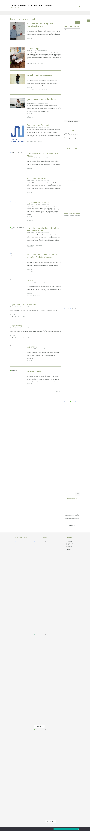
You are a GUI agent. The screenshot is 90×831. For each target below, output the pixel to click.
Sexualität (44, 89)
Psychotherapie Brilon (36, 178)
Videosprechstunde (40, 63)
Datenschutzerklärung (74, 829)
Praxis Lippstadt (42, 13)
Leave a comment (30, 40)
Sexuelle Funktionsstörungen (39, 74)
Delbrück (36, 219)
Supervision (32, 346)
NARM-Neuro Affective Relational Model (42, 154)
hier (74, 525)
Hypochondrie (20, 337)
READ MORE (29, 38)
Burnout (30, 280)
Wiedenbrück (39, 141)
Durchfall (17, 316)
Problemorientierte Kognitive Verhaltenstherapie (40, 24)
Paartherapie (32, 116)
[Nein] (85, 829)
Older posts (58, 391)
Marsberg (40, 245)
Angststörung (32, 245)
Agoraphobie (15, 337)
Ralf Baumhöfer (33, 13)
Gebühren (60, 13)
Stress (47, 89)
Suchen (77, 22)
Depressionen (34, 271)
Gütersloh (31, 141)
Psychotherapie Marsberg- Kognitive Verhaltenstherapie (43, 229)
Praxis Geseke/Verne (52, 13)
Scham (40, 89)
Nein (65, 829)
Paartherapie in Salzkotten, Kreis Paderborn (41, 100)
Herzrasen (21, 316)
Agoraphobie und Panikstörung (24, 304)
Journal (75, 13)
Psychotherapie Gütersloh (38, 125)
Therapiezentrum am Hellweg (42, 27)
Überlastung (37, 295)
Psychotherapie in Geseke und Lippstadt (31, 6)
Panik (42, 271)
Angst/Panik (32, 219)
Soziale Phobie (28, 337)
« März (71, 145)
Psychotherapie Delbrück (38, 202)
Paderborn (39, 271)
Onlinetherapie (33, 48)
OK (57, 829)
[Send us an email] (79, 6)
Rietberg (34, 141)
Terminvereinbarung (67, 13)
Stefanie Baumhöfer (24, 13)
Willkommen (16, 13)
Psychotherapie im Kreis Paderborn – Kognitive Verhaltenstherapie (43, 255)
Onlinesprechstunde (33, 63)
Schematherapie (37, 116)
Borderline (36, 245)
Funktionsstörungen (35, 89)
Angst (31, 89)
